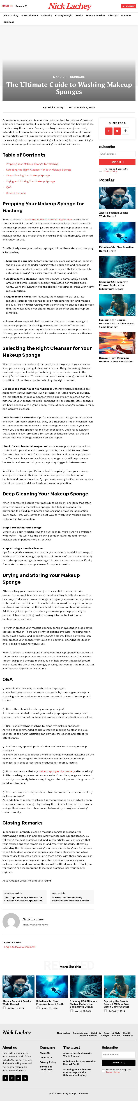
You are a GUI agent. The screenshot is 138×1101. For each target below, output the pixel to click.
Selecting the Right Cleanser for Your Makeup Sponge (38, 169)
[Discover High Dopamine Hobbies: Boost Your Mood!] (117, 343)
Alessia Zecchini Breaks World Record (113, 214)
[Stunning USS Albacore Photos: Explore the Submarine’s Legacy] (117, 267)
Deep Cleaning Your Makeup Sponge (28, 175)
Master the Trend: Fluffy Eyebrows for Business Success (70, 899)
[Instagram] (12, 1078)
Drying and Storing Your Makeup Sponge (30, 181)
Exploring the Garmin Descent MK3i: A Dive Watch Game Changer (116, 323)
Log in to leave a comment (19, 946)
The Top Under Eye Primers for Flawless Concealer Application (23, 899)
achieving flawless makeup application (48, 219)
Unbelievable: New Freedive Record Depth (50, 1002)
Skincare (77, 77)
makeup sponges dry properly (57, 771)
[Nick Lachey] (11, 921)
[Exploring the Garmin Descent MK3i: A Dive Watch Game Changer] (117, 305)
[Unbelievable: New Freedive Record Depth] (117, 232)
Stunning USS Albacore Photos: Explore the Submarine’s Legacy (113, 285)
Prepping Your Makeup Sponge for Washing (32, 163)
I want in (116, 162)
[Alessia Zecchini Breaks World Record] (117, 198)
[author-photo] (5, 1008)
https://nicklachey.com (35, 924)
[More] (125, 131)
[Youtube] (25, 1078)
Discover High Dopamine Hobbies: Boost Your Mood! (116, 359)
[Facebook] (108, 131)
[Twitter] (117, 131)
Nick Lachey (55, 107)
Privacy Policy (110, 171)
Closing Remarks (16, 193)
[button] (21, 6)
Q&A (9, 187)
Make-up (60, 77)
